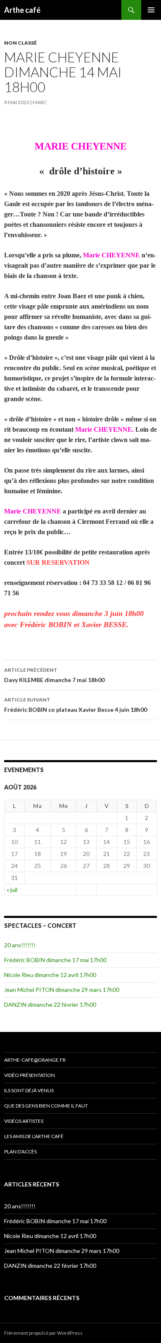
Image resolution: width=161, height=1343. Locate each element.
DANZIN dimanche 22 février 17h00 (50, 1004)
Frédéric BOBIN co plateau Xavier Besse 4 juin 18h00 (75, 704)
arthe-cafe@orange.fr (35, 1060)
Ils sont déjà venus (29, 1090)
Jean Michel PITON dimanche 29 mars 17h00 (61, 989)
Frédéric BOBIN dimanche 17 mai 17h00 (55, 959)
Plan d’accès (20, 1151)
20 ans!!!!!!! (20, 944)
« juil (12, 889)
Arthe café (22, 9)
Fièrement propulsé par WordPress (43, 1333)
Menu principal (151, 10)
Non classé (20, 43)
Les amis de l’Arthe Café (34, 1136)
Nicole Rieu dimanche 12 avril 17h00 (50, 974)
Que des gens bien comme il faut (46, 1106)
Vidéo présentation (29, 1075)
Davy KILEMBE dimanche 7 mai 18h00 (54, 675)
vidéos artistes (23, 1121)
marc (40, 102)
